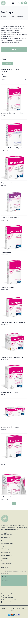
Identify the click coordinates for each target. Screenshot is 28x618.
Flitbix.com (14, 611)
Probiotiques (20, 16)
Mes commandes (7, 555)
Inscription (14, 584)
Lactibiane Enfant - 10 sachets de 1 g (13, 322)
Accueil (3, 16)
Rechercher (7, 64)
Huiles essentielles (7, 543)
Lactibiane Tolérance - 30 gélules (12, 148)
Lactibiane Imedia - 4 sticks (10, 427)
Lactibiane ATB (6, 253)
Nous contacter (7, 563)
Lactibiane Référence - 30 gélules (12, 113)
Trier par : (4, 76)
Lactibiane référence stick (9, 497)
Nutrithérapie (6, 549)
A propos (5, 561)
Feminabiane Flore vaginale (10, 218)
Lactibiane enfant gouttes (9, 392)
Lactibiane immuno (7, 462)
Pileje (14, 49)
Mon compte (6, 552)
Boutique (11, 16)
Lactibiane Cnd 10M (7, 287)
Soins (4, 546)
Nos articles (5, 558)
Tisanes (4, 541)
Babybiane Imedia (6, 183)
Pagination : (4, 71)
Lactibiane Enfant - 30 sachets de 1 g (13, 357)
